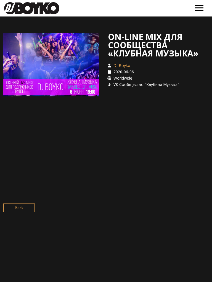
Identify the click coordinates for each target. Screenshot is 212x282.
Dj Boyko (121, 65)
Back (19, 207)
